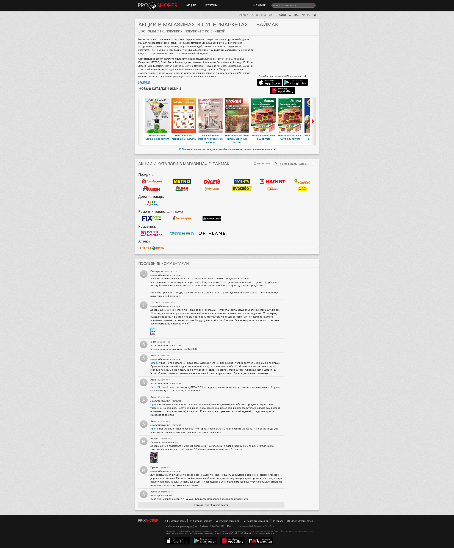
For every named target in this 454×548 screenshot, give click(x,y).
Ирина (154, 404)
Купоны (211, 5)
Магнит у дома (272, 181)
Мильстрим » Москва (161, 495)
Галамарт (182, 218)
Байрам (302, 188)
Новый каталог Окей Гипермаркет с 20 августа (237, 139)
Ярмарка (272, 188)
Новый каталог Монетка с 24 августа (184, 137)
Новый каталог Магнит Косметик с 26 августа (210, 139)
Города (279, 520)
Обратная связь (177, 520)
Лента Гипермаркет (242, 181)
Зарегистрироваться (302, 14)
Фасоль (212, 188)
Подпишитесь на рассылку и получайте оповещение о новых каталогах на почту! (228, 149)
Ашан (152, 188)
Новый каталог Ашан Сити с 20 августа (290, 137)
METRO (182, 181)
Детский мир (152, 203)
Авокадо (242, 188)
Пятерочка (152, 181)
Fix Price (152, 218)
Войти (282, 14)
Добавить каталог (202, 520)
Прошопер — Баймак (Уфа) (157, 5)
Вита (152, 248)
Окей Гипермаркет (212, 181)
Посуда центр (212, 218)
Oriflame (212, 233)
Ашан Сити (182, 188)
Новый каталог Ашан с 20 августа (264, 137)
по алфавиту (263, 163)
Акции (191, 5)
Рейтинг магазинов (229, 520)
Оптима (182, 233)
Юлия (153, 362)
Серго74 (155, 387)
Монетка (302, 181)
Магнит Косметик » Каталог (165, 275)
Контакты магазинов (257, 520)
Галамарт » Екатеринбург (164, 442)
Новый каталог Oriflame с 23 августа (157, 137)
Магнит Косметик (152, 233)
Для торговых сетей (301, 520)
